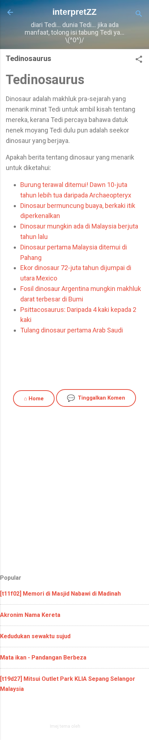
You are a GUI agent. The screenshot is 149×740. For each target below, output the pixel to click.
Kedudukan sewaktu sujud (35, 636)
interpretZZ (74, 12)
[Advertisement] (74, 492)
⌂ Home (34, 398)
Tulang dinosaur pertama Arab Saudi (71, 330)
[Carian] (139, 15)
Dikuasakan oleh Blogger (79, 710)
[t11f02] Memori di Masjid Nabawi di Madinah (60, 593)
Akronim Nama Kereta (30, 614)
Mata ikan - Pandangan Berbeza (43, 657)
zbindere (90, 726)
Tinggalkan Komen (96, 398)
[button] (139, 60)
